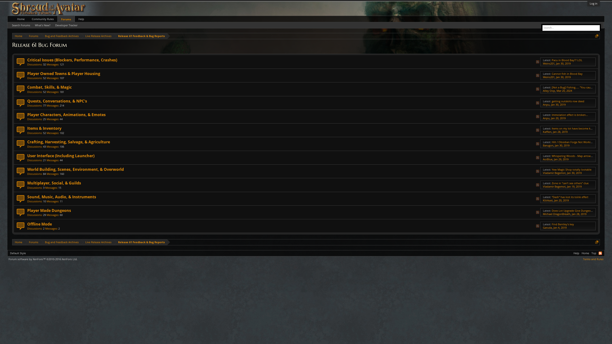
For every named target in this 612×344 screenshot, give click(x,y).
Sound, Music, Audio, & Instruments (61, 196)
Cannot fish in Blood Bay (567, 73)
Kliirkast (548, 200)
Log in (593, 3)
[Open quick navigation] (596, 36)
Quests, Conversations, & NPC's (57, 101)
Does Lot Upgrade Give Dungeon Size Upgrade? (581, 210)
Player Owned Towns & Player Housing (63, 73)
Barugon (548, 145)
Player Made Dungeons (49, 210)
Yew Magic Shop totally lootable (571, 169)
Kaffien (547, 132)
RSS (537, 62)
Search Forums (21, 25)
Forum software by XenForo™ (43, 259)
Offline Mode (39, 224)
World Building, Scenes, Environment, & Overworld (75, 169)
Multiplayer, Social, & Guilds (54, 183)
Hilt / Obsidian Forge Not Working (573, 142)
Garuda (547, 227)
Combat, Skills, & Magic (49, 87)
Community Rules (43, 19)
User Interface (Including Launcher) (60, 155)
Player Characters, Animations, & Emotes (66, 114)
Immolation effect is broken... (570, 115)
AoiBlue (547, 159)
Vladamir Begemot (554, 173)
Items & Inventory (44, 128)
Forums (66, 19)
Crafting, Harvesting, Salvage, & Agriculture (68, 142)
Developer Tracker (66, 25)
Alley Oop (549, 90)
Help (81, 19)
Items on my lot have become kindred (575, 128)
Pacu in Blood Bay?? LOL (567, 60)
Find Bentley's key (563, 224)
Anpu (546, 104)
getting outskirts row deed (568, 101)
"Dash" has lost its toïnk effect (570, 197)
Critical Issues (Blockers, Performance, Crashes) (72, 60)
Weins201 (549, 63)
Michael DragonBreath (556, 214)
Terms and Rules (593, 259)
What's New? (42, 25)
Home (21, 19)
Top (593, 253)
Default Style (18, 253)
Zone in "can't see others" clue (570, 183)
